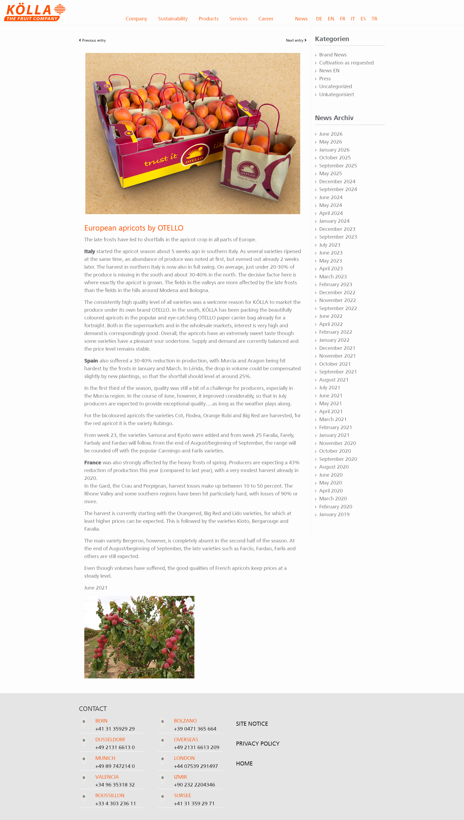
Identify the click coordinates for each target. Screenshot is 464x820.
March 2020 (333, 498)
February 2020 (335, 506)
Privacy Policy (258, 743)
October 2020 (335, 451)
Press (325, 78)
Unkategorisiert (336, 94)
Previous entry (93, 40)
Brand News (333, 55)
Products (209, 19)
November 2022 (337, 300)
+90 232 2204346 (194, 785)
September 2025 (338, 166)
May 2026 (330, 142)
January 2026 (334, 150)
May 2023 (330, 261)
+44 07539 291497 (196, 766)
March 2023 (333, 277)
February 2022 (335, 332)
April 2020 (331, 491)
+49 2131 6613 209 (196, 747)
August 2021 (334, 380)
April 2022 (331, 324)
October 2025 (335, 157)
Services (239, 19)
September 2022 (338, 308)
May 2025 (330, 173)
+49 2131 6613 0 (115, 747)
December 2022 (337, 292)
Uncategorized (335, 86)
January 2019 (334, 514)
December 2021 (337, 348)
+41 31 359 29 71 (194, 803)
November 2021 (337, 356)
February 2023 (335, 284)
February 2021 (335, 427)
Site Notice (252, 723)
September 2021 (338, 372)
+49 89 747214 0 (115, 766)
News (301, 19)
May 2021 (330, 403)
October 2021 (335, 364)
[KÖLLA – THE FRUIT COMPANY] (58, 12)
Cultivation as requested (346, 63)
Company (136, 19)
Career (266, 19)
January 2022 (334, 340)
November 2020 (337, 443)
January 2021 (334, 435)
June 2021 (331, 396)
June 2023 (331, 253)
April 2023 (331, 268)
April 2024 (331, 213)
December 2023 (337, 229)
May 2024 (330, 205)
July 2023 (329, 245)
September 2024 (338, 189)
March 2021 (333, 419)
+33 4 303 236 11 (115, 803)
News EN (329, 70)
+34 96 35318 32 (115, 785)
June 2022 (331, 316)
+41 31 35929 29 (115, 729)
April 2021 (331, 411)
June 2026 (331, 134)
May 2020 (330, 483)
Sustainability (173, 19)
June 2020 (331, 475)
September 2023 (338, 237)
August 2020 (334, 467)
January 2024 (334, 221)
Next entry (295, 40)
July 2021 (329, 387)
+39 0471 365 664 (195, 729)
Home (244, 763)
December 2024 (337, 181)
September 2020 (338, 459)
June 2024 (331, 197)
